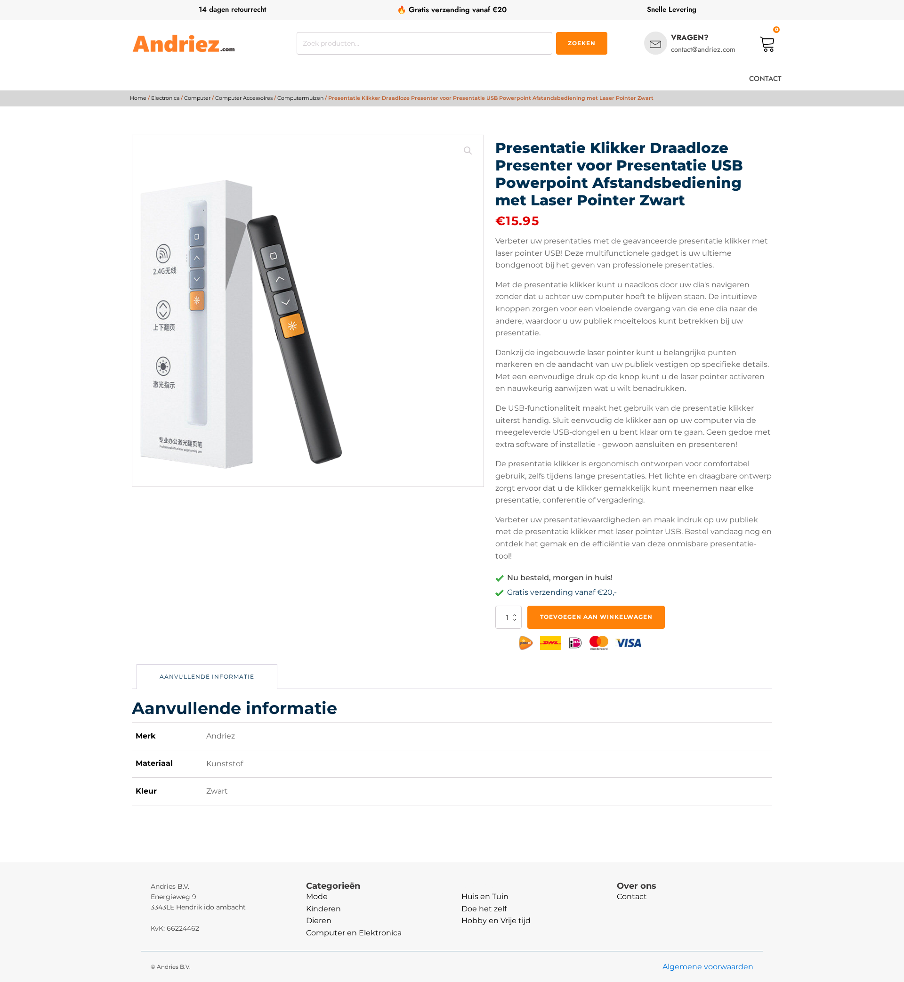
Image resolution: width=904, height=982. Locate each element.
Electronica (165, 98)
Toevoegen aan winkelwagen (596, 616)
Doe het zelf (484, 908)
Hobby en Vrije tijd (496, 920)
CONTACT (765, 78)
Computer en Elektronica (354, 932)
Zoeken (582, 43)
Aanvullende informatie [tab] (207, 676)
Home (138, 98)
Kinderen (323, 908)
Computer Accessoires (244, 98)
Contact (632, 896)
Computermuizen (300, 98)
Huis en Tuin (484, 896)
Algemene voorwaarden (707, 966)
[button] (468, 150)
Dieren (318, 920)
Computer (197, 98)
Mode (317, 896)
